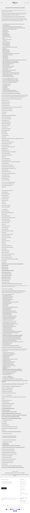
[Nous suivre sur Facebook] (1, 505)
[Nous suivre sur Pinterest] (5, 505)
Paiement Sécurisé (22, 486)
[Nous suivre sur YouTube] (7, 505)
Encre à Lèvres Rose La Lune (24, 502)
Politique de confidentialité (24, 493)
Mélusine (9, 483)
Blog (20, 495)
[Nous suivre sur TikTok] (9, 505)
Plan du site (21, 492)
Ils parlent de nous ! (23, 489)
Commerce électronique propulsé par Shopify (18, 507)
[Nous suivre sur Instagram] (3, 505)
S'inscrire (3, 488)
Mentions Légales (22, 482)
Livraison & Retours (23, 481)
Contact (21, 490)
